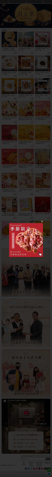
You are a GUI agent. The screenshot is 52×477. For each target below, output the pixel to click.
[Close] (42, 221)
